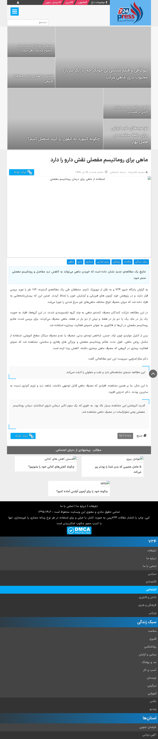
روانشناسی (150, 647)
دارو (80, 262)
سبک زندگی (141, 262)
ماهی (71, 262)
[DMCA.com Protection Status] (79, 530)
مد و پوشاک (149, 662)
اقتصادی (151, 582)
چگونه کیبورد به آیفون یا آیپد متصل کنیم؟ (64, 139)
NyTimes (125, 436)
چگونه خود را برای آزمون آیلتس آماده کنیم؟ (82, 491)
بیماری (89, 262)
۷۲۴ (152, 542)
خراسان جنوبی (52, 2)
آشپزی (68, 2)
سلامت (127, 262)
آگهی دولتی (149, 735)
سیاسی (152, 574)
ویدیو (153, 709)
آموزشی (152, 693)
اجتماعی (151, 589)
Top (153, 374)
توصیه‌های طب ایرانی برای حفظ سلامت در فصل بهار (129, 135)
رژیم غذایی (103, 262)
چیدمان (151, 678)
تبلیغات (93, 506)
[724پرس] (130, 12)
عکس (153, 701)
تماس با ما (67, 506)
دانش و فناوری (147, 597)
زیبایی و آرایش (147, 654)
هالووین (81, 2)
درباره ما (81, 506)
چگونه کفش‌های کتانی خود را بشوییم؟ (51, 467)
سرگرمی (152, 686)
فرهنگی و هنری (147, 605)
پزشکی (116, 262)
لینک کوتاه (20, 172)
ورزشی (152, 613)
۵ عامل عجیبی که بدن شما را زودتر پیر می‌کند (118, 469)
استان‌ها (149, 718)
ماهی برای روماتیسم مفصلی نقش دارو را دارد (99, 160)
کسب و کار (149, 670)
